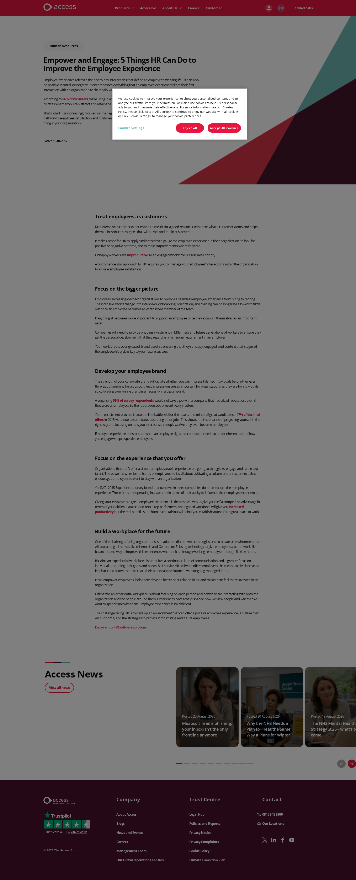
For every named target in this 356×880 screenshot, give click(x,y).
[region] (179, 114)
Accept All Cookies (224, 128)
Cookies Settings (131, 128)
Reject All (189, 128)
